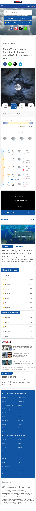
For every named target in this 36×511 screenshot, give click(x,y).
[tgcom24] (18, 2)
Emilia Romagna (6, 409)
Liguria (4, 401)
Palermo (4, 474)
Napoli (4, 462)
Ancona (4, 455)
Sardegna (20, 432)
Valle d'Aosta (21, 397)
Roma (19, 458)
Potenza (4, 470)
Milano (20, 443)
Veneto (20, 405)
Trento (4, 447)
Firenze (20, 455)
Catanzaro (21, 470)
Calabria (20, 428)
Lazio (19, 416)
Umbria (4, 416)
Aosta (19, 439)
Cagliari (20, 474)
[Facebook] (11, 28)
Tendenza (7, 246)
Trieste (4, 451)
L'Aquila (20, 462)
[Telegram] (20, 64)
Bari (19, 466)
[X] (21, 28)
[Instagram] (16, 28)
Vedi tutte (32, 219)
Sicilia (3, 432)
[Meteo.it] (31, 6)
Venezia (20, 447)
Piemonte (5, 397)
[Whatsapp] (10, 64)
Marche (20, 409)
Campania (5, 420)
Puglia (19, 424)
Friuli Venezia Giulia (7, 413)
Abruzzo (20, 420)
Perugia (4, 458)
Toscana (20, 413)
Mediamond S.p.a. (16, 499)
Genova (4, 443)
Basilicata (5, 428)
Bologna (20, 451)
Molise (4, 424)
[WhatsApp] (25, 28)
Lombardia (21, 401)
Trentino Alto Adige (7, 405)
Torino (4, 439)
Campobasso (6, 466)
